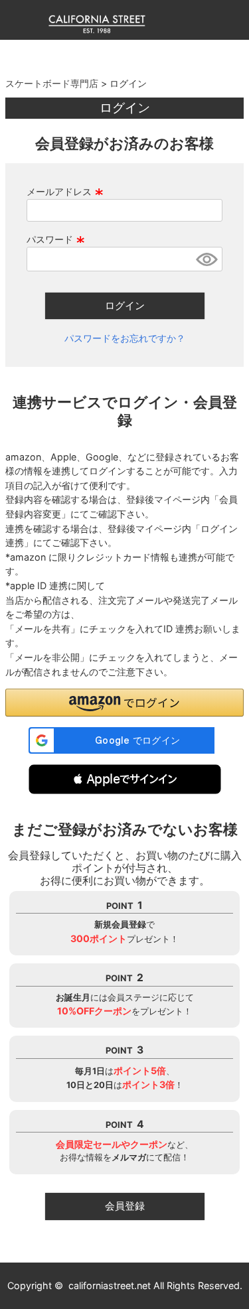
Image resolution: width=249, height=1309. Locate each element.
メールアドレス (65, 191)
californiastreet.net (109, 1285)
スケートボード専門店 (51, 83)
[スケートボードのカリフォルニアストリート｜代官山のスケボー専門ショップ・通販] (97, 29)
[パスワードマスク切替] (207, 259)
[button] (125, 779)
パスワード (56, 239)
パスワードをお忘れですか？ (124, 338)
